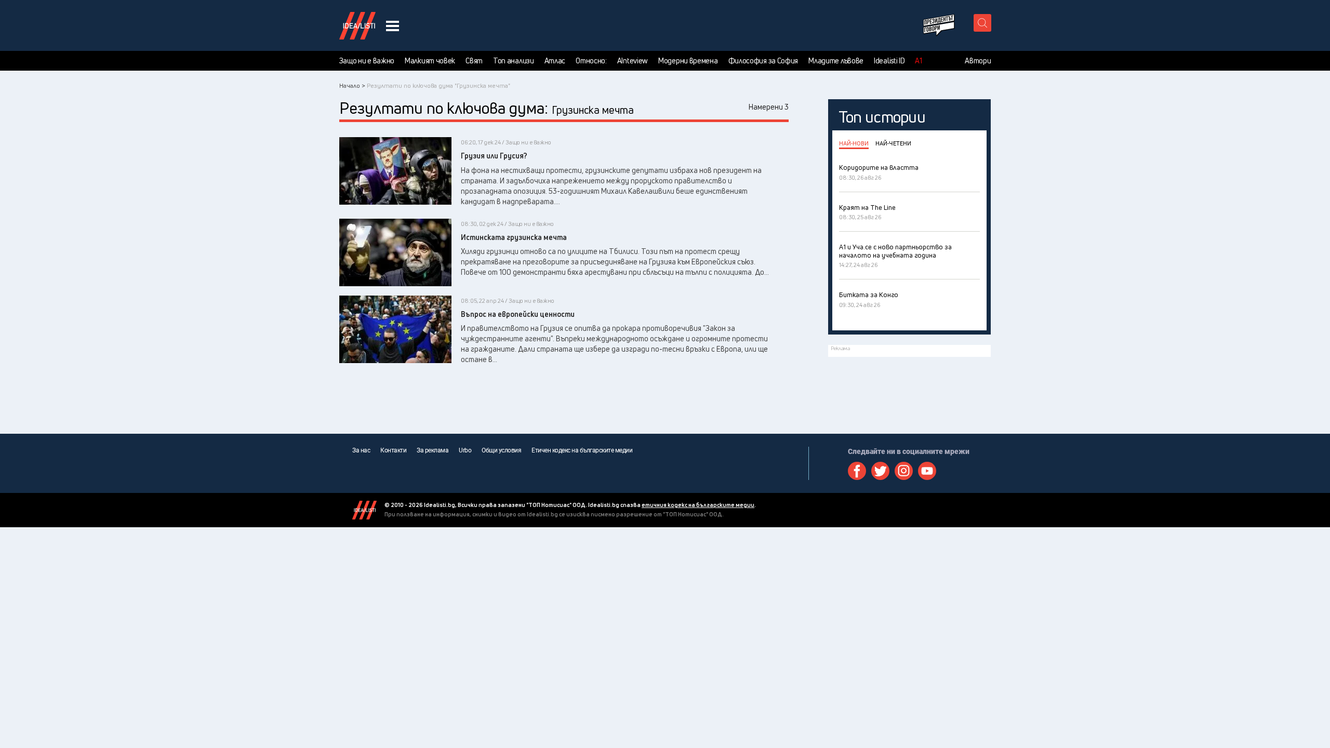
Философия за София (763, 60)
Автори (978, 60)
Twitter (880, 471)
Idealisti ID (889, 60)
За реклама (432, 450)
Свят (474, 60)
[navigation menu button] (392, 25)
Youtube (927, 471)
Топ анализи (513, 60)
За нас (361, 450)
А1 (918, 60)
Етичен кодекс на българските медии (581, 450)
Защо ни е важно (367, 60)
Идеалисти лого (357, 25)
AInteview (632, 60)
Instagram (904, 471)
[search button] (982, 23)
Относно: (591, 60)
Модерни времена (688, 60)
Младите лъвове (835, 60)
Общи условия (501, 450)
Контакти (393, 450)
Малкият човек (430, 60)
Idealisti (364, 510)
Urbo (465, 450)
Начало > (352, 85)
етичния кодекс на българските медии (698, 505)
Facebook (857, 471)
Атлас (555, 60)
